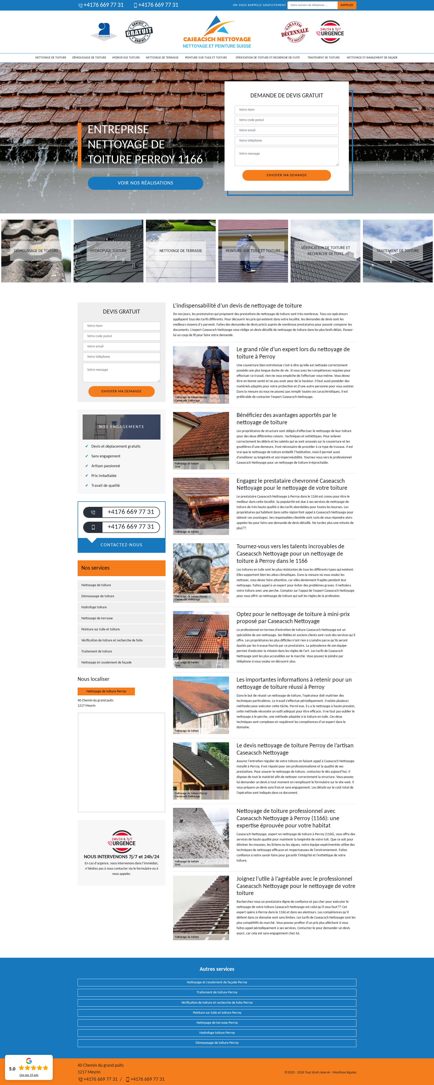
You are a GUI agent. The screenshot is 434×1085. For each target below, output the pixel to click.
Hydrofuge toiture (126, 57)
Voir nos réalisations (145, 183)
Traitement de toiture (324, 57)
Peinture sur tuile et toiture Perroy (217, 1013)
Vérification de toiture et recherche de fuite (268, 57)
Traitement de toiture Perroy (217, 992)
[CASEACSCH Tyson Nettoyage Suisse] (217, 32)
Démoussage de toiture (89, 57)
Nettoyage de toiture (50, 57)
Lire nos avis (29, 1075)
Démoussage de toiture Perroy (217, 1043)
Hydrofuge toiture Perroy (217, 1033)
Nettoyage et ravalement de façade (372, 57)
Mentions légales (344, 1072)
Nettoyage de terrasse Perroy (217, 1023)
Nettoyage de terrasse (162, 57)
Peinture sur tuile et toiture (206, 57)
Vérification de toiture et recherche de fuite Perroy (217, 1003)
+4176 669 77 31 (104, 5)
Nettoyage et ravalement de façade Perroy (217, 982)
